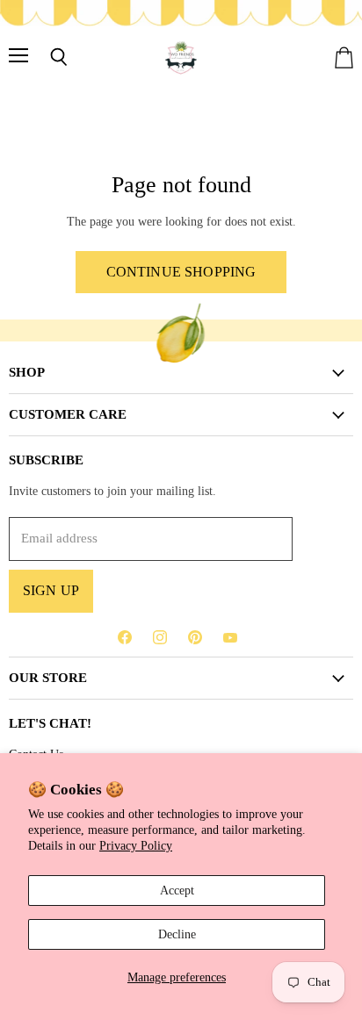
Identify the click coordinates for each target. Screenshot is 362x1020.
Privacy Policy (135, 845)
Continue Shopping (181, 271)
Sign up (51, 590)
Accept (177, 890)
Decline (177, 934)
